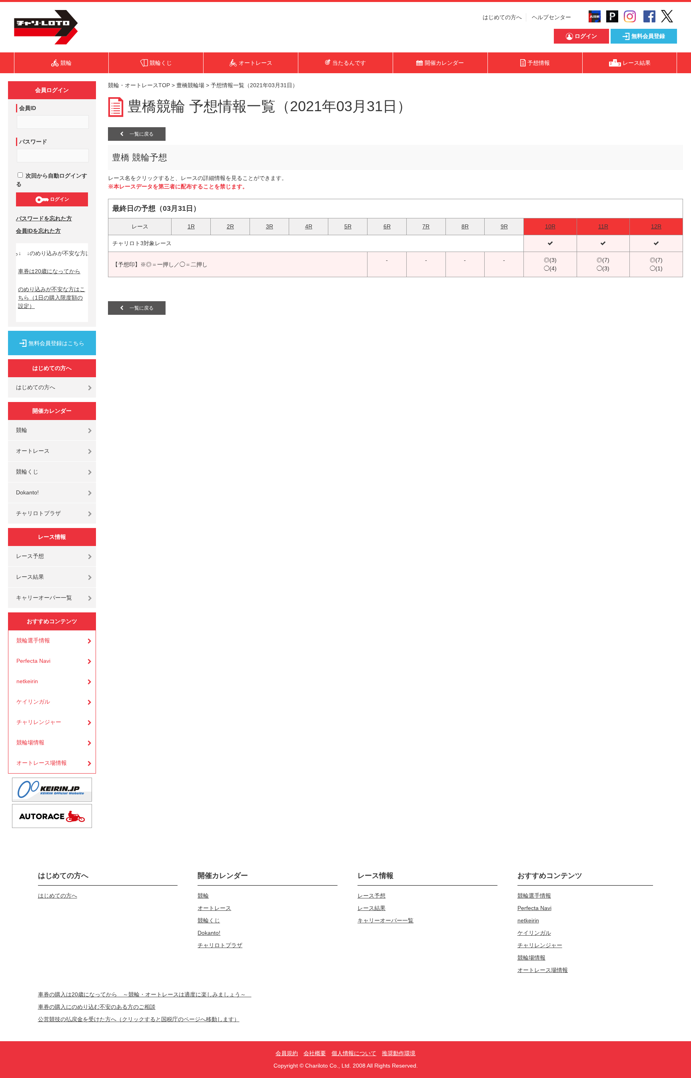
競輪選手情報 (33, 640)
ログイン (59, 199)
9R (504, 226)
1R (191, 226)
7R (425, 226)
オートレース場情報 (41, 763)
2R (230, 226)
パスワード (33, 141)
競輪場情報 (30, 742)
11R (603, 226)
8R (465, 226)
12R (656, 226)
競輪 (21, 430)
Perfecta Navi (33, 661)
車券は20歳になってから (49, 271)
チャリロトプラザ (38, 513)
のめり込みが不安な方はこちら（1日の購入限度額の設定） (51, 297)
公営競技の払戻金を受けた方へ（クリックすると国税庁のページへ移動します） (139, 1019)
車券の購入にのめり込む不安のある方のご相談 (97, 1007)
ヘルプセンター (551, 17)
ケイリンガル (33, 701)
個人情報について (354, 1053)
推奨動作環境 (398, 1053)
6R (387, 226)
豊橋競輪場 (190, 85)
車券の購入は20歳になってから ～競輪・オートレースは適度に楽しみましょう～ (145, 994)
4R (308, 226)
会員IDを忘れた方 (38, 231)
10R (550, 226)
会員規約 (287, 1053)
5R (347, 226)
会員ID (27, 108)
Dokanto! (27, 492)
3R (269, 226)
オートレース (33, 451)
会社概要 (315, 1053)
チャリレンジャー (38, 722)
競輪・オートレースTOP (139, 85)
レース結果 (30, 577)
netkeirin (27, 681)
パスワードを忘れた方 (44, 218)
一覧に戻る (139, 134)
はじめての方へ (502, 17)
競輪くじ (27, 471)
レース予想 (30, 556)
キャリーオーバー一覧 (44, 597)
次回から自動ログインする (51, 179)
